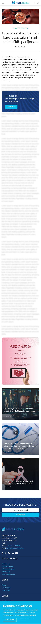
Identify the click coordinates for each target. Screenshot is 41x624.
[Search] (34, 2)
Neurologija (6, 567)
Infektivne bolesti (8, 565)
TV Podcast (6, 586)
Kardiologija (6, 559)
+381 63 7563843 (14, 541)
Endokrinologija (7, 562)
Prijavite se (11, 107)
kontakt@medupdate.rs (15, 544)
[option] (20, 359)
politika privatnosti (28, 615)
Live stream (6, 583)
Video (4, 581)
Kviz (3, 599)
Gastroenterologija (8, 570)
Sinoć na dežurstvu (8, 597)
